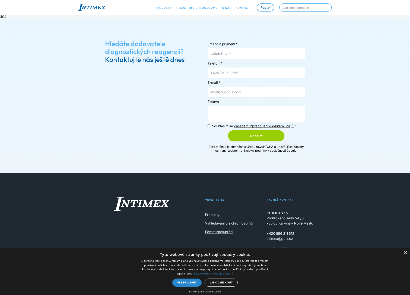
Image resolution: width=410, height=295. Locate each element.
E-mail (214, 82)
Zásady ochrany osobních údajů (213, 273)
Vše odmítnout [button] (221, 282)
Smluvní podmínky (256, 150)
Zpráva (213, 102)
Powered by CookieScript (205, 291)
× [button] (405, 252)
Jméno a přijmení (222, 44)
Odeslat (256, 136)
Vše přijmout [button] (187, 282)
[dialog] (205, 271)
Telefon (215, 63)
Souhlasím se (254, 126)
